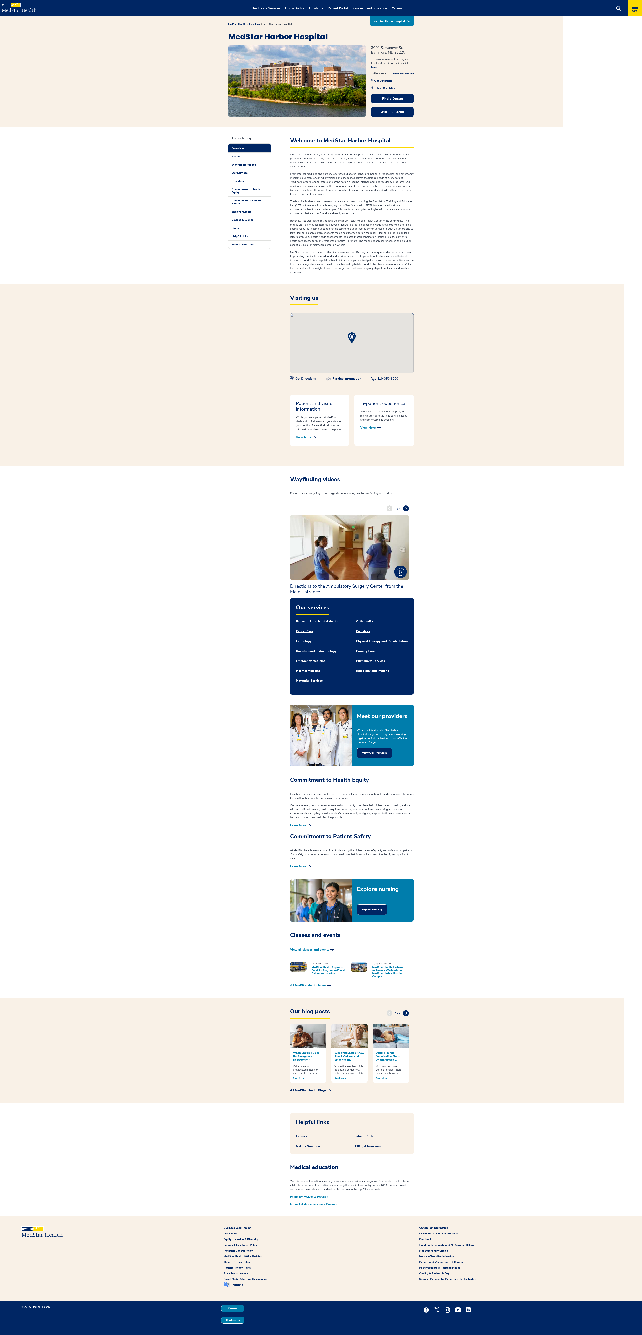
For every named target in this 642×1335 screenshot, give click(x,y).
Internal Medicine (308, 671)
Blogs (235, 228)
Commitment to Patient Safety (246, 202)
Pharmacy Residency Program (309, 1197)
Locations (254, 24)
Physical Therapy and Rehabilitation (382, 641)
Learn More (298, 825)
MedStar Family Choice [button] (433, 1251)
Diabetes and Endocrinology (316, 651)
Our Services (240, 173)
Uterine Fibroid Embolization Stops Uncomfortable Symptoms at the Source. (388, 1056)
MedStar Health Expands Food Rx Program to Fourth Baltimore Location (329, 970)
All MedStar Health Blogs (308, 1090)
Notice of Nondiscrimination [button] (436, 1256)
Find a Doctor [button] (294, 8)
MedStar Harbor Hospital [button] (389, 21)
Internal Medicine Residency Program (313, 1204)
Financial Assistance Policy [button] (240, 1245)
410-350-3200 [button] (392, 112)
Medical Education (243, 244)
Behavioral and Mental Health (317, 621)
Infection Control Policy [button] (238, 1251)
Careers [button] (397, 8)
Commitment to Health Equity (246, 191)
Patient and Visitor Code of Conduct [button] (441, 1262)
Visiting (236, 156)
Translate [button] (237, 1285)
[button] (618, 8)
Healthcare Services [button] (266, 8)
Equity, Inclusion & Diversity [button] (241, 1239)
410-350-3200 (385, 88)
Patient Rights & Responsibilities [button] (439, 1268)
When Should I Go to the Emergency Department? (306, 1056)
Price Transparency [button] (236, 1273)
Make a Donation (308, 1146)
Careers (301, 1136)
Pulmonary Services (370, 661)
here (374, 67)
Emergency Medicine (310, 661)
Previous (389, 508)
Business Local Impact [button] (237, 1228)
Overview (238, 148)
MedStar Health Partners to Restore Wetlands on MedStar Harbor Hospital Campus (388, 972)
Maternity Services (309, 681)
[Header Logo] (17, 6)
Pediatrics (363, 631)
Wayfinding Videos (244, 165)
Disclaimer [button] (230, 1233)
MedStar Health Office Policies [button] (243, 1256)
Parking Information (347, 379)
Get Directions (383, 80)
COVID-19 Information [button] (433, 1228)
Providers (238, 181)
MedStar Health (236, 24)
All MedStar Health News (308, 985)
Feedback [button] (425, 1239)
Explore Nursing (242, 212)
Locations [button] (316, 8)
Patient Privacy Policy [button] (237, 1268)
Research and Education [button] (369, 8)
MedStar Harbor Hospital (278, 24)
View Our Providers (374, 753)
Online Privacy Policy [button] (237, 1262)
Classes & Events (242, 220)
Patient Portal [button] (338, 8)
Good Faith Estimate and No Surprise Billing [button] (446, 1245)
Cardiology (303, 641)
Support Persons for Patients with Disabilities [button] (447, 1279)
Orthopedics (365, 621)
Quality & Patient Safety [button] (434, 1273)
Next (406, 508)
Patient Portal (364, 1136)
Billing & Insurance (367, 1146)
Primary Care (365, 651)
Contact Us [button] (233, 1320)
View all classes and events (309, 950)
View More (303, 437)
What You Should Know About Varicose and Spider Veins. (349, 1056)
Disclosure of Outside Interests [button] (438, 1233)
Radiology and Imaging (372, 671)
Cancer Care (304, 631)
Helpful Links (240, 236)
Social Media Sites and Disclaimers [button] (245, 1279)
